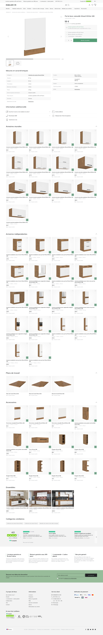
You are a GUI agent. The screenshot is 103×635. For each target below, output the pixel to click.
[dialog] (79, 27)
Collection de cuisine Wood (32, 12)
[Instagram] (89, 629)
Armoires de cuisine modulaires (18, 12)
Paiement (31, 596)
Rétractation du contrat (34, 606)
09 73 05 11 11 (56, 596)
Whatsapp (55, 604)
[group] (33, 536)
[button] (89, 5)
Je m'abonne (91, 575)
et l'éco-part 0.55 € (76, 23)
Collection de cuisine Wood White (46, 12)
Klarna (30, 604)
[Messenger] (93, 629)
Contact (8, 604)
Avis (7, 602)
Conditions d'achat (55, 629)
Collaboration (9, 600)
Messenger (55, 602)
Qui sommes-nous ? (10, 595)
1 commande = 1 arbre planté (12, 598)
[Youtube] (91, 629)
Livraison (31, 595)
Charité (7, 596)
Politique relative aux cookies (67, 629)
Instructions (77, 89)
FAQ (30, 600)
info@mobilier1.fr (57, 598)
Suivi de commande (33, 602)
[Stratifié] (79, 79)
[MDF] (77, 80)
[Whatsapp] (96, 629)
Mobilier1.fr (8, 12)
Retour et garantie (33, 598)
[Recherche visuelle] (66, 5)
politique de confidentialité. (70, 578)
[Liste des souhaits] (92, 4)
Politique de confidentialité (43, 629)
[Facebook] (86, 629)
